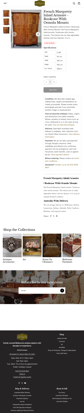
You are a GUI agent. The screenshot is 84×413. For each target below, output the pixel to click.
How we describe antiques (63, 125)
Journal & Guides (62, 401)
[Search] (74, 3)
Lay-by (22, 401)
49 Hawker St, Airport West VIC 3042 (22, 354)
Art (62, 344)
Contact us (59, 165)
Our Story (62, 392)
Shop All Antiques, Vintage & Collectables (62, 350)
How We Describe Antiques (22, 407)
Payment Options (22, 398)
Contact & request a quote (22, 377)
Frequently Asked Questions (22, 404)
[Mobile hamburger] (5, 3)
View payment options (60, 155)
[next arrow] (38, 34)
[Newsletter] (62, 290)
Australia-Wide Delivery (22, 392)
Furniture (62, 341)
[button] (79, 3)
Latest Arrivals (62, 338)
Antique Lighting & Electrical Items (22, 410)
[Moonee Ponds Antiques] (40, 3)
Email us (22, 374)
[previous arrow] (14, 34)
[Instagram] (22, 383)
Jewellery (62, 347)
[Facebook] (51, 216)
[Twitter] (54, 216)
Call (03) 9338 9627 (22, 371)
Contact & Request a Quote (22, 395)
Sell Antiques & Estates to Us (62, 398)
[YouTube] (25, 383)
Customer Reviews (62, 395)
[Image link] (22, 337)
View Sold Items (61, 353)
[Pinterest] (57, 216)
